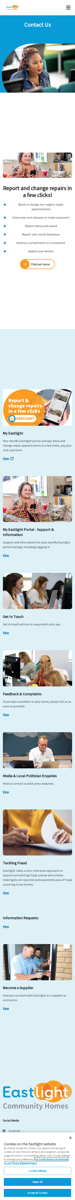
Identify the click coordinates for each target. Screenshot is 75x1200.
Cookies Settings (37, 1170)
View (6, 458)
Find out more (40, 264)
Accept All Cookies (37, 1192)
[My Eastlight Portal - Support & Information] (37, 499)
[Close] (70, 1138)
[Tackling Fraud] (37, 832)
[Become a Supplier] (37, 962)
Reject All (37, 1182)
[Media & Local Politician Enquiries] (37, 750)
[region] (37, 1166)
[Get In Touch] (37, 591)
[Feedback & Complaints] (37, 668)
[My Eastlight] (37, 407)
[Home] (17, 7)
